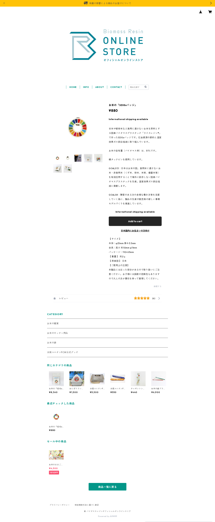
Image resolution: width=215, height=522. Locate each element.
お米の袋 (51, 342)
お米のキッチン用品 (57, 333)
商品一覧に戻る (107, 486)
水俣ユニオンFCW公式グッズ (62, 352)
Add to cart (135, 221)
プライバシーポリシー (60, 505)
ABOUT (99, 87)
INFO (86, 87)
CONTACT (116, 87)
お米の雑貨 (53, 323)
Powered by (104, 516)
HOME (73, 87)
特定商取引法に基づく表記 (87, 505)
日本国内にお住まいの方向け (135, 230)
